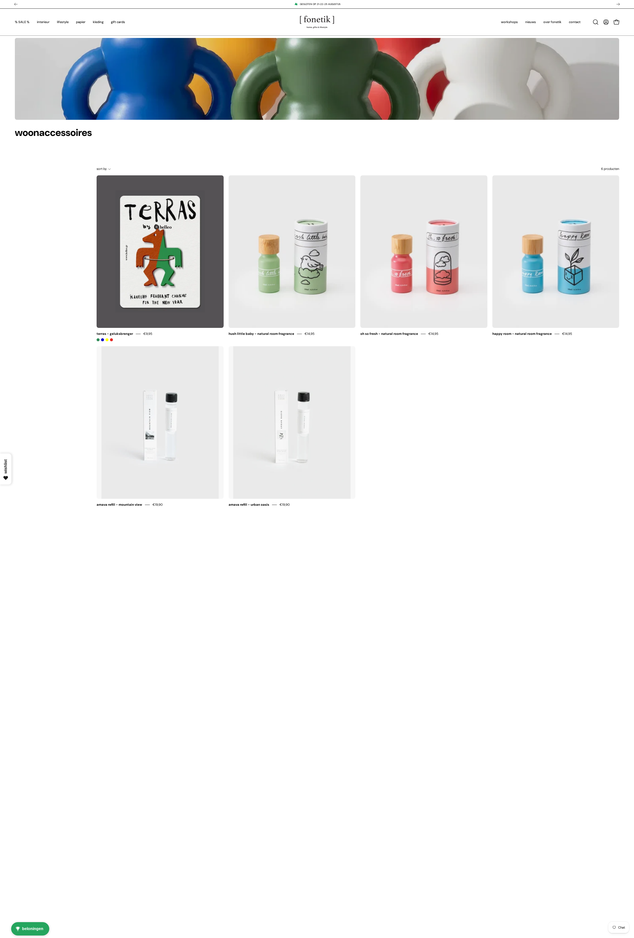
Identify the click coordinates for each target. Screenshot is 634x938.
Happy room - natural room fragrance (522, 334)
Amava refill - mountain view (119, 504)
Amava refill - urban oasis (249, 504)
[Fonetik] (317, 22)
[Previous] (16, 4)
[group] (317, 4)
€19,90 (158, 504)
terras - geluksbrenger (115, 334)
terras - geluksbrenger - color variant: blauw (102, 339)
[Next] (618, 4)
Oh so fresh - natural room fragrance (389, 334)
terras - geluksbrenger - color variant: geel (107, 339)
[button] (595, 22)
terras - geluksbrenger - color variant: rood (111, 339)
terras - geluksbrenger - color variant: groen (98, 339)
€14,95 (310, 334)
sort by (102, 169)
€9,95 (147, 334)
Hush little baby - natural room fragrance (261, 334)
